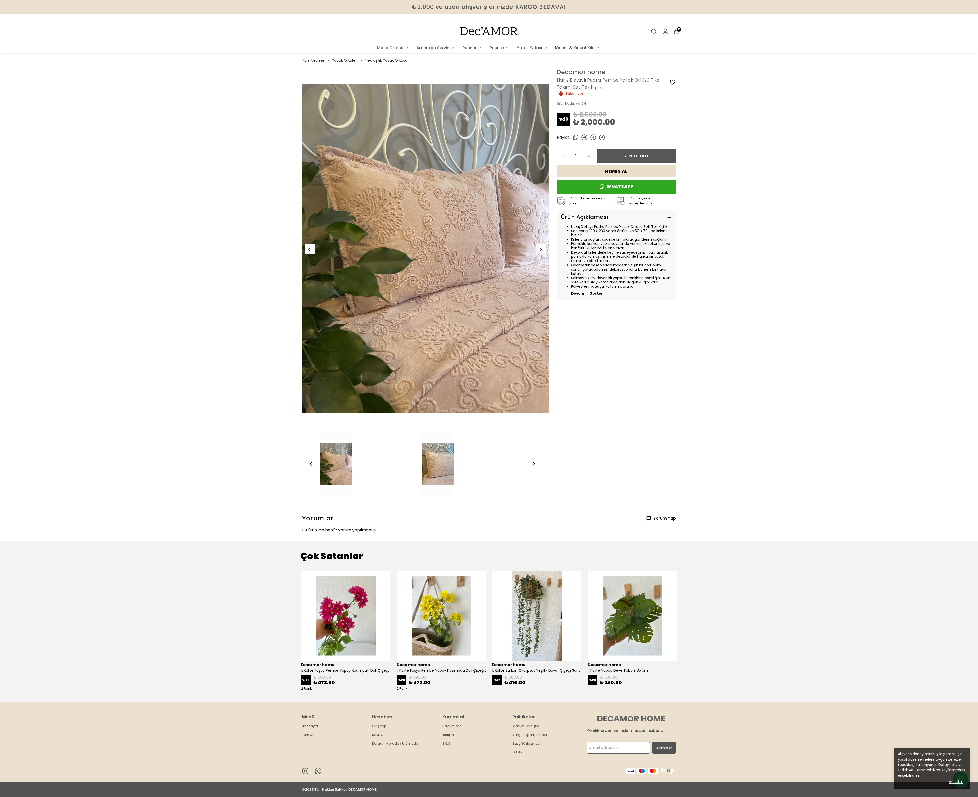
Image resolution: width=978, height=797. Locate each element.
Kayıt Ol (378, 734)
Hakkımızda (452, 726)
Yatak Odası (529, 48)
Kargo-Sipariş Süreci (529, 734)
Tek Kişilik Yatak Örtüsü (386, 60)
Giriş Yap (379, 726)
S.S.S (446, 743)
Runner (469, 48)
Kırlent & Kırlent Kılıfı (575, 48)
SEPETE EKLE (636, 156)
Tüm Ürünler (313, 60)
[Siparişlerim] (665, 31)
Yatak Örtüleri (345, 60)
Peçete (497, 48)
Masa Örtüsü (390, 48)
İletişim (448, 734)
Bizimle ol (664, 747)
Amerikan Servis (432, 48)
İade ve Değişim (525, 726)
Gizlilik (517, 752)
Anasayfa (310, 726)
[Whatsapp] (318, 771)
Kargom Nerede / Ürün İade (395, 743)
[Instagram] (305, 771)
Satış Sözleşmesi (526, 743)
